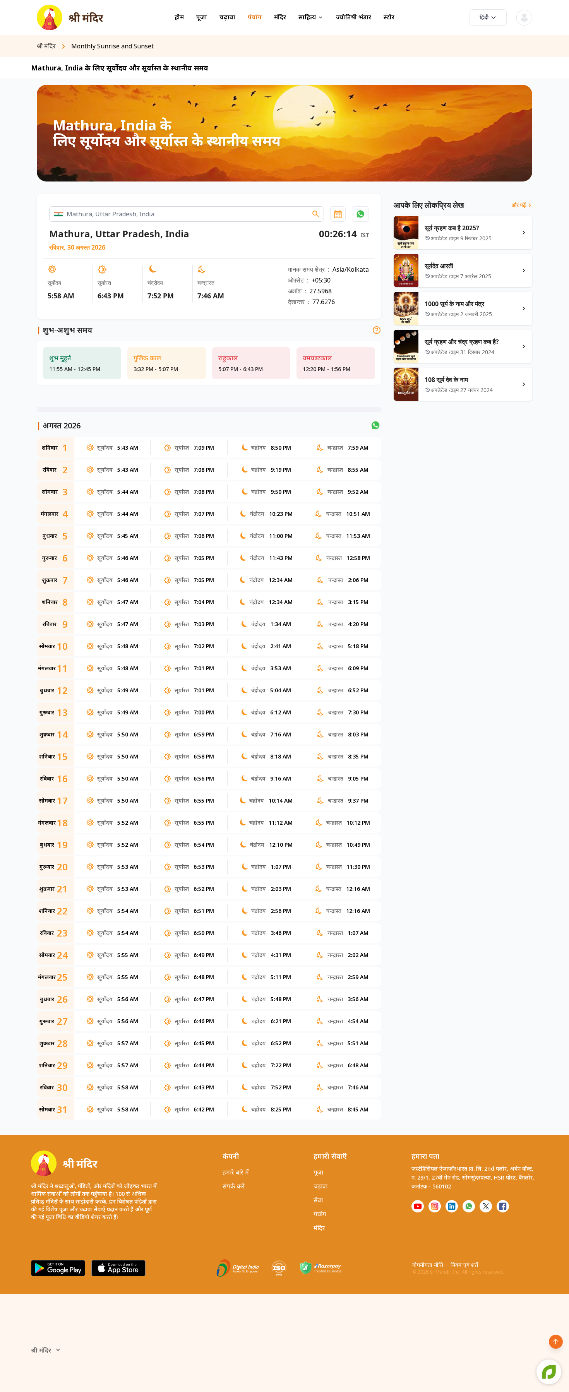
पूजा (201, 17)
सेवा (318, 1200)
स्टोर (389, 17)
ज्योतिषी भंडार (353, 17)
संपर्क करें (234, 1186)
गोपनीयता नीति (427, 1265)
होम (179, 17)
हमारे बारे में (236, 1172)
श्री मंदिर (41, 1350)
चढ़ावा (227, 17)
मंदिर (280, 17)
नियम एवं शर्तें (464, 1265)
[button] (360, 214)
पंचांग (255, 17)
